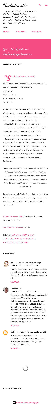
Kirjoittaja (21, 32)
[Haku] (40, 4)
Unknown (15, 332)
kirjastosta (9, 242)
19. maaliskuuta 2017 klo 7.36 (25, 265)
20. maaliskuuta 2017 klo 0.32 (33, 332)
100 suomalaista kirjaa (22, 235)
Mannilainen (16, 288)
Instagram (36, 32)
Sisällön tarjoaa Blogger (27, 402)
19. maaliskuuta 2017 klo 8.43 (25, 291)
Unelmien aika (15, 5)
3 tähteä (7, 239)
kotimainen (22, 242)
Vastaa (15, 282)
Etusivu (6, 32)
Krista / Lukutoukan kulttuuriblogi (26, 262)
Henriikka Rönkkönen (24, 239)
